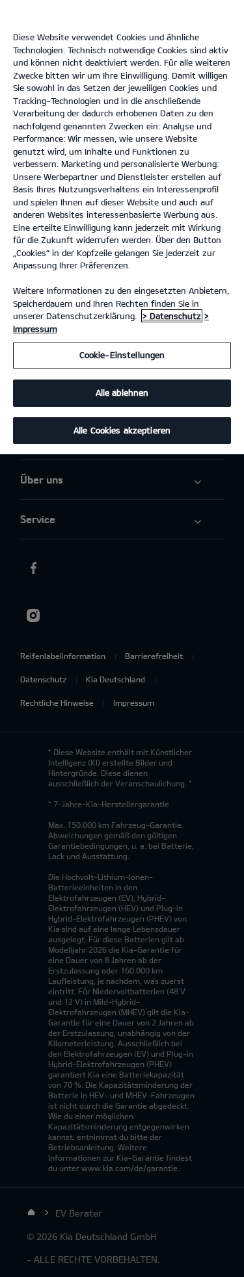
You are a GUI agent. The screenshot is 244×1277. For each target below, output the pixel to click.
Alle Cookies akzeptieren (122, 430)
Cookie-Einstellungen (122, 355)
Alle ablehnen (122, 392)
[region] (122, 227)
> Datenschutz (171, 316)
